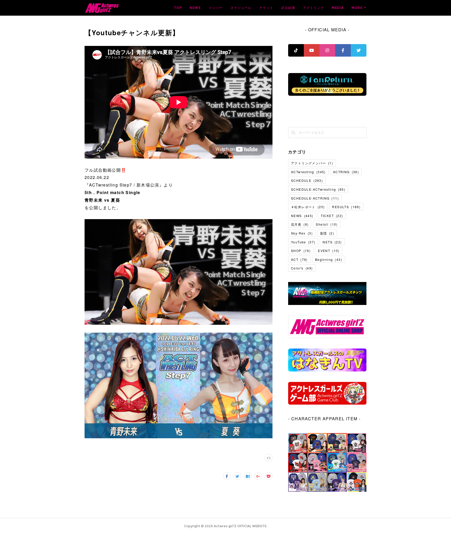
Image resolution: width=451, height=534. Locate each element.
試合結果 (288, 8)
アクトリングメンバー (312, 163)
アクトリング (313, 8)
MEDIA (338, 8)
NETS (332, 242)
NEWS (195, 8)
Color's (302, 268)
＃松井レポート (308, 207)
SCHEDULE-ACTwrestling (318, 189)
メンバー (216, 8)
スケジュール (240, 8)
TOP (178, 8)
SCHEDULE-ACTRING (315, 198)
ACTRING (346, 172)
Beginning (328, 259)
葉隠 (327, 233)
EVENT (329, 250)
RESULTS (346, 207)
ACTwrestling (308, 172)
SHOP (301, 250)
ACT (299, 259)
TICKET (332, 215)
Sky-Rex (302, 233)
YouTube (303, 242)
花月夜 (299, 224)
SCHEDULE (307, 180)
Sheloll (326, 224)
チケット (266, 8)
